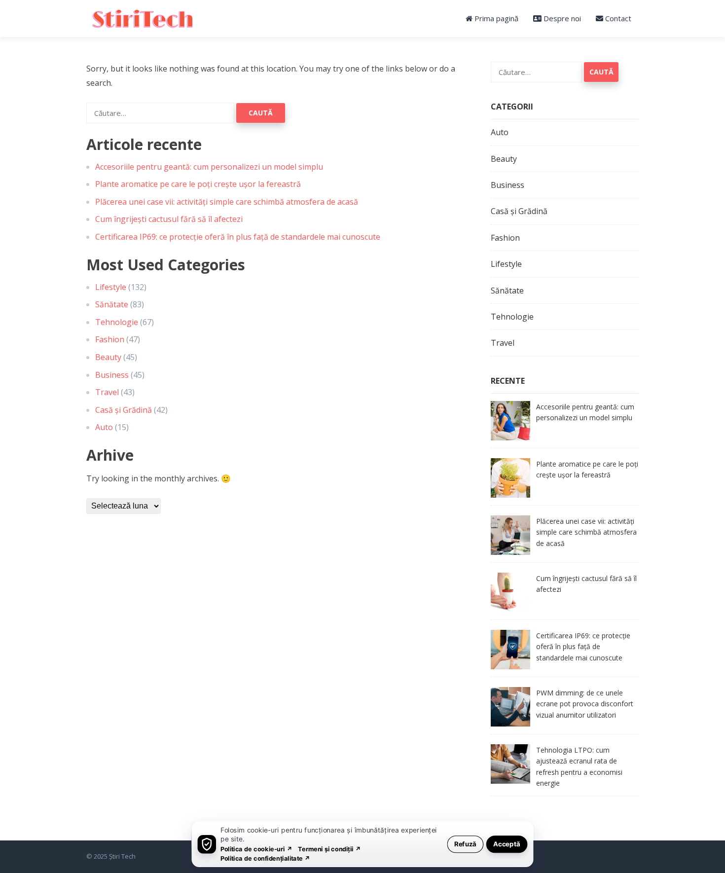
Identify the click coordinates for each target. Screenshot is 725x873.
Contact (617, 18)
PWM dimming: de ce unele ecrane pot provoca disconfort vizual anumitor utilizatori (584, 704)
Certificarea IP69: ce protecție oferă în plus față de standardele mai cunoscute (237, 236)
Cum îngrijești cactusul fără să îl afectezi (169, 219)
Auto (104, 427)
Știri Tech (122, 856)
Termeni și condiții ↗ (329, 848)
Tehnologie (116, 322)
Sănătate (111, 304)
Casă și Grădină (123, 409)
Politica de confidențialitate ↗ (265, 858)
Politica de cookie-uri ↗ (256, 848)
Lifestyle (110, 287)
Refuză (465, 843)
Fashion (109, 339)
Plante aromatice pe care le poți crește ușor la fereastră (198, 184)
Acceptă (506, 843)
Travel (107, 392)
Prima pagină (495, 18)
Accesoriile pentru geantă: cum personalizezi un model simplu (209, 166)
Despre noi (561, 18)
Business (112, 374)
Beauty (108, 357)
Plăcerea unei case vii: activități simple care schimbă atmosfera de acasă (226, 201)
